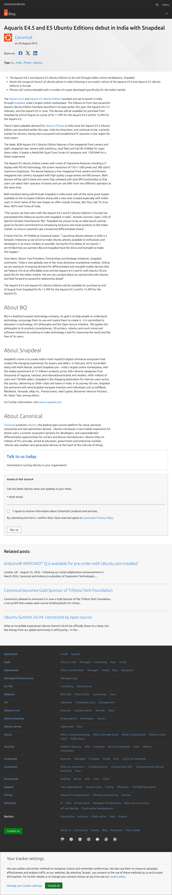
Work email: (16, 496)
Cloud (7, 734)
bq (12, 62)
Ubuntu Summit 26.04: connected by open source (48, 617)
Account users (93, 786)
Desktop (65, 778)
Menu (165, 4)
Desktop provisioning (105, 794)
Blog (105, 830)
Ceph (7, 662)
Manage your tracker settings (24, 885)
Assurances (67, 750)
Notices (147, 746)
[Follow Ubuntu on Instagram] (89, 840)
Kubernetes (11, 670)
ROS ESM (65, 694)
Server (77, 778)
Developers (87, 718)
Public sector (98, 816)
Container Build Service (150, 766)
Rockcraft (66, 770)
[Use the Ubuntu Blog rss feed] (115, 840)
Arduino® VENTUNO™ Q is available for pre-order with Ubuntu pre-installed (71, 563)
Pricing (109, 786)
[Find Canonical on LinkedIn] (80, 840)
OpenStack (11, 653)
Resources (127, 670)
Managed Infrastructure (107, 802)
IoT (6, 702)
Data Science (84, 686)
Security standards (119, 746)
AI (61, 802)
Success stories (83, 710)
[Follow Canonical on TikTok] (107, 840)
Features (65, 710)
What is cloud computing (75, 734)
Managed (85, 662)
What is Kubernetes (72, 670)
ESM (87, 746)
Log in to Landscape (134, 758)
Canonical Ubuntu (14, 4)
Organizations (68, 718)
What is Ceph (68, 662)
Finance (122, 816)
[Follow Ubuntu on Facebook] (72, 840)
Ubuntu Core (12, 710)
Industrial (82, 816)
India (19, 62)
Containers (10, 766)
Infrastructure (82, 802)
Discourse (123, 786)
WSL (87, 778)
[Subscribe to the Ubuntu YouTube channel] (98, 840)
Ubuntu (37, 62)
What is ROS (82, 694)
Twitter (28, 53)
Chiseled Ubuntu (98, 766)
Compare (94, 758)
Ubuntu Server (13, 726)
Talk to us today (21, 456)
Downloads (11, 778)
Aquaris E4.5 (16, 98)
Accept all (53, 885)
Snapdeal (19, 102)
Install (64, 653)
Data (68, 802)
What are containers (72, 766)
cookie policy (117, 876)
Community (100, 694)
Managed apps (69, 678)
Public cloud (77, 738)
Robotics (9, 694)
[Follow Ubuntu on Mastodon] (63, 840)
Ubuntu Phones (55, 125)
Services (100, 710)
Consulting (100, 662)
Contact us (13, 830)
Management (107, 702)
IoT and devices (69, 808)
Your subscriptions (71, 786)
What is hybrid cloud (134, 734)
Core (96, 778)
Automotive (67, 816)
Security (9, 746)
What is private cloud (105, 734)
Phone (27, 62)
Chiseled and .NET (122, 766)
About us (65, 830)
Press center (132, 830)
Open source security (136, 802)
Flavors (101, 718)
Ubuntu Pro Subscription (75, 794)
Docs (113, 662)
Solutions (10, 802)
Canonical (23, 37)
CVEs (136, 746)
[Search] (157, 4)
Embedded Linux (85, 702)
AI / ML (8, 686)
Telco (112, 816)
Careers (95, 830)
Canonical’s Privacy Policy (98, 517)
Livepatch (99, 746)
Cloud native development (97, 808)
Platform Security (70, 746)
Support (75, 653)
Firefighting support (144, 786)
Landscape (10, 758)
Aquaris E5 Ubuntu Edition (45, 98)
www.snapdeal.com (50, 402)
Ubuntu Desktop (14, 718)
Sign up (14, 529)
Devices (126, 794)
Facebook (20, 53)
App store (66, 702)
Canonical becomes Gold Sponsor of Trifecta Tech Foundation (58, 590)
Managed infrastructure (18, 678)
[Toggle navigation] (166, 13)
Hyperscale (67, 726)
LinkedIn (35, 53)
